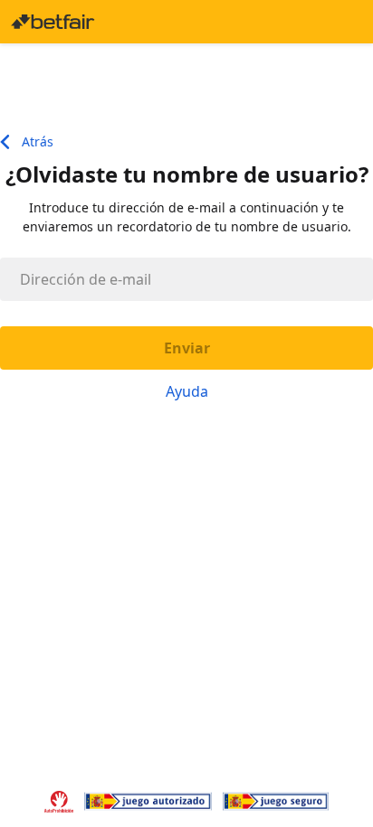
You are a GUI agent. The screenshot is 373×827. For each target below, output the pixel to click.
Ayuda (187, 391)
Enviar (187, 348)
